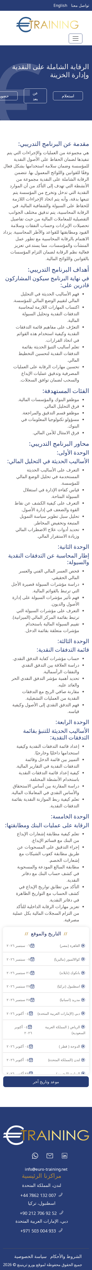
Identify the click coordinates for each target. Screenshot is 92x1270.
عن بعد (35, 96)
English (60, 5)
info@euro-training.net (46, 1169)
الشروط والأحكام (66, 1256)
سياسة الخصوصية (30, 1256)
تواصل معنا (80, 5)
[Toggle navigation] (75, 38)
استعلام (68, 96)
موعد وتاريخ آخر (46, 1081)
